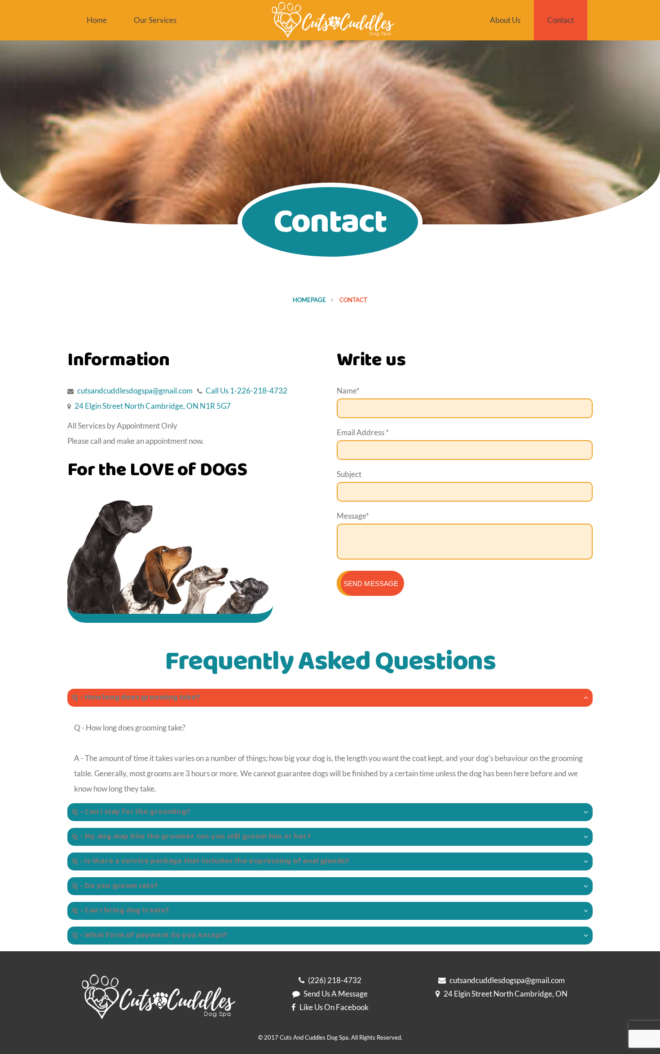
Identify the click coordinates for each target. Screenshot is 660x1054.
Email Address (363, 432)
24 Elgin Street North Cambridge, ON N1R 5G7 (153, 406)
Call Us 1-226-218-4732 (246, 390)
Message (353, 515)
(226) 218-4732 (334, 980)
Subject (349, 474)
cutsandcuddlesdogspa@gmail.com (134, 390)
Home (97, 20)
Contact (560, 20)
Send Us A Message (336, 993)
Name (348, 390)
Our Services (155, 20)
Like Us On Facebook (334, 1007)
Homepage (309, 299)
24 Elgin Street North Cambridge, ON (506, 993)
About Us (505, 20)
